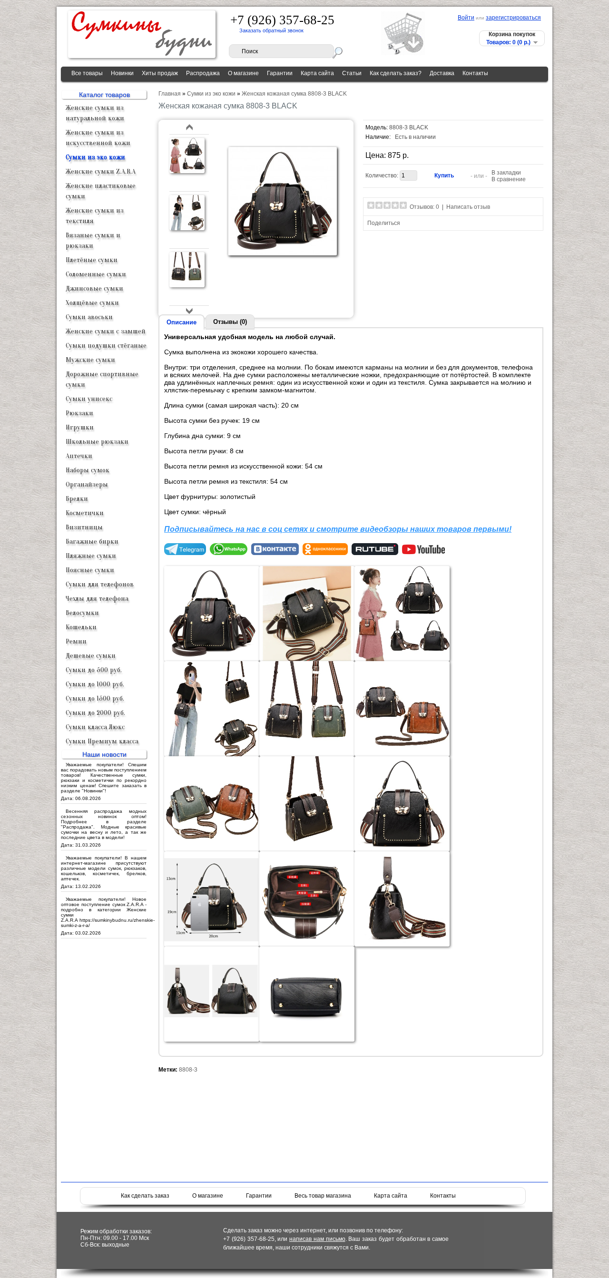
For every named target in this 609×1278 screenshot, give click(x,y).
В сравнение (508, 179)
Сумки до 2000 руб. (95, 713)
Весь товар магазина (323, 1195)
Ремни (76, 641)
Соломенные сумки (96, 274)
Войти (466, 17)
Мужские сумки (90, 360)
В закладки (506, 172)
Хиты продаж (160, 73)
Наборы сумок (87, 470)
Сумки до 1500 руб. (95, 698)
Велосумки (82, 613)
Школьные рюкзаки (97, 442)
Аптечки (79, 456)
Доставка (442, 73)
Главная (169, 93)
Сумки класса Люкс (95, 727)
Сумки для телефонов (100, 584)
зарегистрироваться (513, 17)
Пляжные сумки (91, 556)
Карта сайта (317, 73)
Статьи (352, 73)
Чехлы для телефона (97, 599)
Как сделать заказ (145, 1195)
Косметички (85, 513)
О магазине (243, 73)
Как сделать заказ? (396, 73)
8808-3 (188, 1069)
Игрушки (80, 427)
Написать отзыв (468, 207)
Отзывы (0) (230, 321)
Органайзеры (87, 484)
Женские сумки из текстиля (95, 215)
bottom (189, 310)
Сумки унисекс (89, 399)
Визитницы (84, 527)
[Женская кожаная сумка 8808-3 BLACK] (187, 171)
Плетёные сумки (92, 260)
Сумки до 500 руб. (94, 670)
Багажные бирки (92, 541)
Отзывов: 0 (424, 207)
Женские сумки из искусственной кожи (98, 137)
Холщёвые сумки (92, 303)
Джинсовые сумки (94, 288)
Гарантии (280, 73)
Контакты (475, 73)
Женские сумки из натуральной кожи (95, 113)
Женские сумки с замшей (106, 331)
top (189, 127)
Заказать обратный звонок (271, 30)
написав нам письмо (317, 1239)
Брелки (77, 499)
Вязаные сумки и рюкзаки (93, 240)
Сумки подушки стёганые (106, 345)
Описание (181, 322)
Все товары (87, 73)
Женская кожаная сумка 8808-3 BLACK (294, 93)
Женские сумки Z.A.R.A (101, 171)
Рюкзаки (79, 413)
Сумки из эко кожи (95, 157)
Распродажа (203, 73)
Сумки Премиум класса (102, 741)
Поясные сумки (90, 570)
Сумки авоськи (89, 317)
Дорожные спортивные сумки (102, 379)
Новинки (122, 73)
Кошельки (81, 627)
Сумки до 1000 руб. (95, 684)
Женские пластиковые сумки (101, 191)
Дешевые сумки (91, 656)
